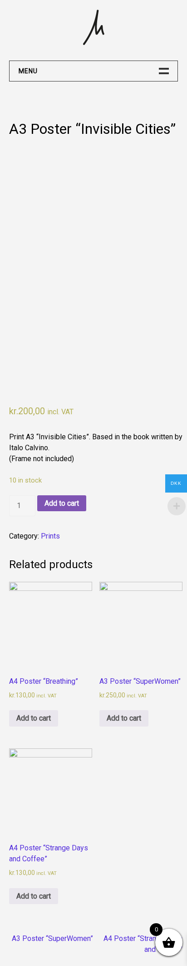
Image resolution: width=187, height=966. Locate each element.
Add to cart (61, 503)
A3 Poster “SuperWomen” (52, 938)
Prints (50, 536)
